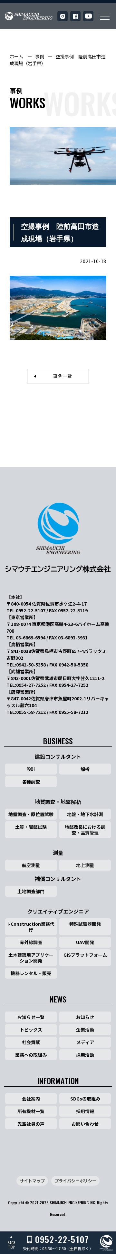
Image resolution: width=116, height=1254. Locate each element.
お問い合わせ (85, 1124)
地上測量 (85, 865)
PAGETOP (11, 1245)
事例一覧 (60, 376)
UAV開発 (85, 942)
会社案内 (31, 1098)
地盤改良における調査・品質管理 (85, 830)
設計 (30, 769)
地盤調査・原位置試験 (30, 814)
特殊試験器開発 (85, 924)
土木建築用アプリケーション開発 (30, 958)
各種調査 (31, 781)
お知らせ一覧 (30, 1017)
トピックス (31, 1029)
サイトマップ (32, 1181)
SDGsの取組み (85, 1098)
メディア (85, 1042)
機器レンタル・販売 (31, 973)
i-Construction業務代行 (30, 927)
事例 (39, 56)
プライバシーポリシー (75, 1181)
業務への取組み (31, 1055)
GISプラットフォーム (85, 955)
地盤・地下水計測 (85, 814)
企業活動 (85, 1029)
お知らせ (85, 1017)
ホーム (16, 56)
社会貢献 (31, 1042)
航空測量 (31, 865)
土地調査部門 (30, 891)
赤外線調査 (31, 942)
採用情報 (85, 1111)
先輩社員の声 (30, 1124)
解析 (85, 769)
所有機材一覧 (30, 1111)
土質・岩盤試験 (31, 827)
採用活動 (85, 1055)
